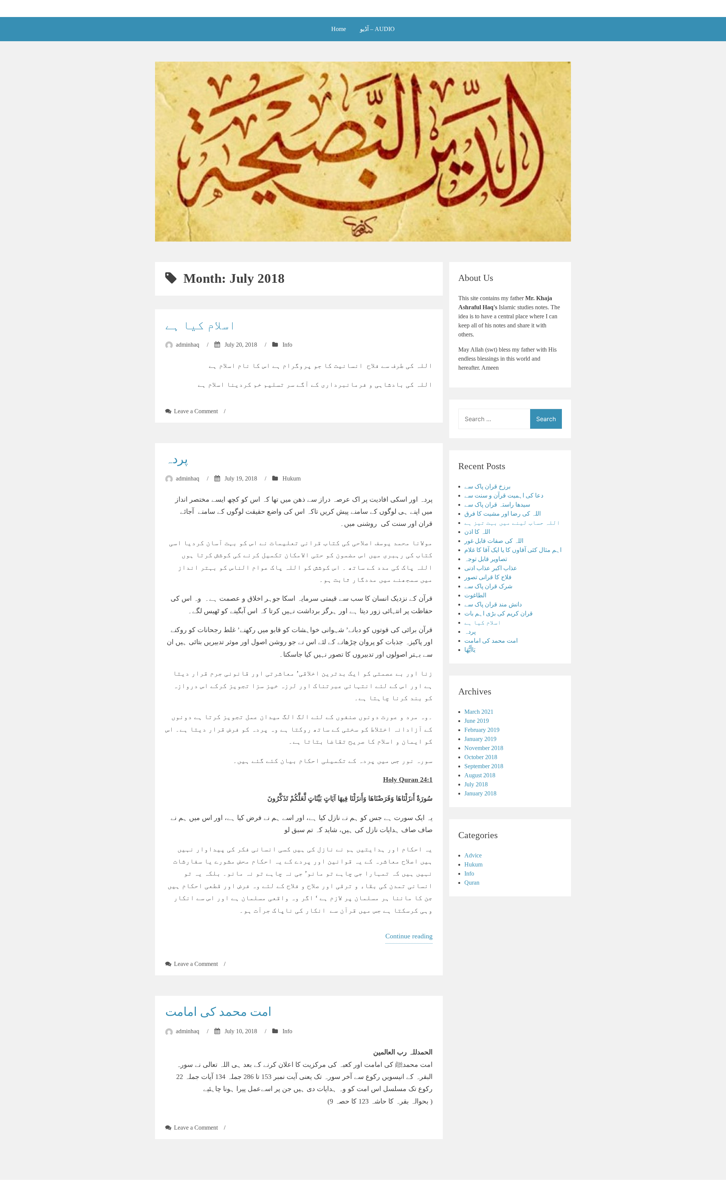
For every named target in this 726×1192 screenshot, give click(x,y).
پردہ (176, 459)
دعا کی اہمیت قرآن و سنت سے (503, 495)
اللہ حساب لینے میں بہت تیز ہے (512, 522)
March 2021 (478, 711)
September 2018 (483, 766)
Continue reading (409, 936)
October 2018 (480, 757)
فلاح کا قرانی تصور (488, 577)
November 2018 (483, 748)
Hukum (291, 478)
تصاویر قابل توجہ (485, 559)
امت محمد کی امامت (218, 1011)
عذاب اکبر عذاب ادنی (490, 568)
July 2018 (476, 784)
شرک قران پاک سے (488, 586)
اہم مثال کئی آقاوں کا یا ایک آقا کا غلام (513, 550)
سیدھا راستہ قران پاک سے (497, 504)
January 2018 (480, 793)
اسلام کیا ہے (200, 325)
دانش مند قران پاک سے (493, 604)
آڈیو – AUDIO (377, 29)
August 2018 (479, 775)
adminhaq (187, 344)
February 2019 (482, 730)
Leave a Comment (196, 411)
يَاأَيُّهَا (469, 649)
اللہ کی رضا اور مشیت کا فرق (502, 513)
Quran (471, 882)
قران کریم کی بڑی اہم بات (498, 613)
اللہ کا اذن (477, 532)
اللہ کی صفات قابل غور (493, 541)
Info (287, 344)
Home (338, 29)
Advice (473, 855)
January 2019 (480, 739)
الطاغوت (475, 595)
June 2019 (476, 721)
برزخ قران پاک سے (487, 486)
